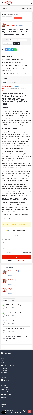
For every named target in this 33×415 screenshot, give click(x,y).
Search (5, 8)
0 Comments (11, 315)
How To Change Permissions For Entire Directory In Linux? (14, 69)
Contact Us (4, 385)
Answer (16, 43)
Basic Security (4, 370)
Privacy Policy (4, 387)
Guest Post (3, 362)
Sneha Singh (11, 280)
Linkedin (3, 406)
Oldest (9, 82)
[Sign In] (31, 3)
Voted (4, 82)
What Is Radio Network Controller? (15, 328)
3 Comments (11, 307)
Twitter (2, 402)
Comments (11, 300)
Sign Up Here (21, 260)
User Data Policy (5, 391)
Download (3, 377)
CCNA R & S (4, 372)
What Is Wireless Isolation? (13, 313)
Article (2, 358)
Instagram (3, 399)
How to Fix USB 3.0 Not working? (13, 59)
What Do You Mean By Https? (12, 62)
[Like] (3, 39)
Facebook (3, 397)
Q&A (2, 360)
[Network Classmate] (12, 3)
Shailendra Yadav (13, 271)
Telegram (3, 404)
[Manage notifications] (29, 411)
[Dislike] (7, 39)
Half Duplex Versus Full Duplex (14, 305)
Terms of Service (5, 389)
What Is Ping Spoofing (12, 320)
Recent (14, 82)
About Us (3, 383)
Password (5, 246)
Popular (5, 300)
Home (2, 356)
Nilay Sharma (12, 289)
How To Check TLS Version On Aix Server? (16, 65)
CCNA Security (4, 375)
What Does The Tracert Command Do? (15, 74)
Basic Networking (5, 368)
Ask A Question (27, 8)
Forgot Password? (27, 252)
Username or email (7, 239)
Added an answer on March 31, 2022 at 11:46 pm (17, 88)
